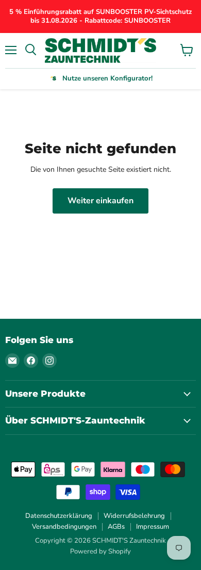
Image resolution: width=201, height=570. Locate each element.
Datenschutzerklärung (58, 515)
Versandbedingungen (64, 526)
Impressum (152, 526)
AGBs (116, 526)
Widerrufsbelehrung (134, 515)
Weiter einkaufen (100, 200)
